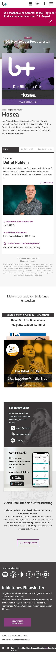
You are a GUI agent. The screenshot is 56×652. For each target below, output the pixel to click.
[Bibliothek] (30, 3)
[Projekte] (37, 3)
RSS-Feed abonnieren (16, 232)
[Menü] (51, 3)
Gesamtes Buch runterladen (19, 221)
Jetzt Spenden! (29, 542)
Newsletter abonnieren (17, 622)
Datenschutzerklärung (20, 639)
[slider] (15, 648)
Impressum (6, 639)
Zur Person (47, 182)
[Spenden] (44, 3)
